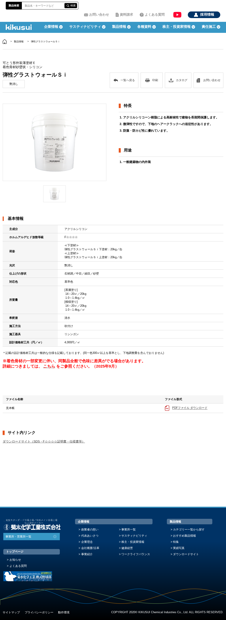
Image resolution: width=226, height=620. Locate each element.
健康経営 (127, 548)
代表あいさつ (89, 535)
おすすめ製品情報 (184, 535)
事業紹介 (87, 554)
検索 (73, 5)
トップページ (14, 551)
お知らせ (15, 559)
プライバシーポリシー (39, 612)
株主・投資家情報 (132, 541)
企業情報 (83, 521)
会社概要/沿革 (90, 548)
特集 (176, 541)
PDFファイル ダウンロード (189, 408)
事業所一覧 (128, 529)
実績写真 (179, 548)
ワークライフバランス (135, 554)
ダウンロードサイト (186, 554)
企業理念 (87, 541)
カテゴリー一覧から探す (189, 529)
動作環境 (64, 612)
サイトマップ (11, 612)
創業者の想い (89, 529)
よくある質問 (155, 14)
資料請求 (126, 14)
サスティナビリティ (85, 26)
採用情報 (207, 14)
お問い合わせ (99, 14)
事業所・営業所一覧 (18, 536)
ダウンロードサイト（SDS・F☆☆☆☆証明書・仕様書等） (44, 441)
